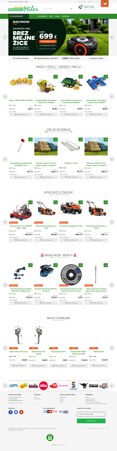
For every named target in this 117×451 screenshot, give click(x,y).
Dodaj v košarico (22, 114)
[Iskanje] (71, 9)
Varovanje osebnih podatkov (92, 402)
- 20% (30, 202)
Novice (87, 397)
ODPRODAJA (13, 222)
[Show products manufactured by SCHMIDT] (73, 385)
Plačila (61, 400)
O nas (35, 397)
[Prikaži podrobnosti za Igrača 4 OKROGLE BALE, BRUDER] (21, 81)
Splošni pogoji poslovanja (98, 428)
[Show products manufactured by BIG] (83, 385)
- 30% (55, 265)
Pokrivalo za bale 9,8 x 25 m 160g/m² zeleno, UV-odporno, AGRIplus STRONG (96, 165)
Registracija (90, 1)
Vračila (61, 402)
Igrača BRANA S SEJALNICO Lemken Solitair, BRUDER (96, 101)
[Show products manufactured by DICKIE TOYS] (53, 385)
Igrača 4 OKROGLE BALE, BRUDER (21, 100)
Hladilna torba (78, 352)
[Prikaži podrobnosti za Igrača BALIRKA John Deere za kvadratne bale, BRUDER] (71, 83)
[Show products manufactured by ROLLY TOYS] (23, 385)
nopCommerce (61, 445)
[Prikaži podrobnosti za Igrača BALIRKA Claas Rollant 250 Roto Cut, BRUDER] (46, 85)
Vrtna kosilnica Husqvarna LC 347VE (96, 227)
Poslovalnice (37, 398)
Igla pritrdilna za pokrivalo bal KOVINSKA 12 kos (21, 164)
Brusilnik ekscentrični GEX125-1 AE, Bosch (46, 290)
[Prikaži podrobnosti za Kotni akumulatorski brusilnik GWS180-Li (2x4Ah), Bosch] (21, 272)
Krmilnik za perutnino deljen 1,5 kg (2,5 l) (98, 353)
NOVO (13, 348)
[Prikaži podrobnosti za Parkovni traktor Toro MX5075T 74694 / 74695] (21, 212)
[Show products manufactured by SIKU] (43, 385)
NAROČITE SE (91, 421)
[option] (20, 96)
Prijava (97, 1)
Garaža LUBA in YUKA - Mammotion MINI (59, 353)
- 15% (30, 77)
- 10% (105, 202)
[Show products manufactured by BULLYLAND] (63, 385)
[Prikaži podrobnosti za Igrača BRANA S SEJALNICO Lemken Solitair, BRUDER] (96, 83)
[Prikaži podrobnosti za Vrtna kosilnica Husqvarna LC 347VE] (96, 208)
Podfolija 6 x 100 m (71, 163)
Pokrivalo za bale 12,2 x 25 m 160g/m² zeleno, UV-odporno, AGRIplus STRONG (46, 165)
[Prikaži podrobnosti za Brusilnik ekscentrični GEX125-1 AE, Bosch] (46, 272)
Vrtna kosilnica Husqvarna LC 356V (46, 227)
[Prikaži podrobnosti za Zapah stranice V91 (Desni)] (18, 335)
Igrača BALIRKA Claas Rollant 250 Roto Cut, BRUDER (46, 101)
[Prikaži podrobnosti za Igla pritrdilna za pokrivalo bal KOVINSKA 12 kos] (21, 145)
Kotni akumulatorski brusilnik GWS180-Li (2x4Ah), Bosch (21, 290)
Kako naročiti (63, 397)
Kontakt (89, 428)
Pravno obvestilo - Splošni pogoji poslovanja (96, 403)
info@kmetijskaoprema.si (16, 400)
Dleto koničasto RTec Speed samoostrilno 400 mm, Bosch (96, 290)
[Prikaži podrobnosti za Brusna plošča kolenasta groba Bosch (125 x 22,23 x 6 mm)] (71, 274)
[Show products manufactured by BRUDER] (13, 385)
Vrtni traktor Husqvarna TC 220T (71, 226)
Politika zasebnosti (90, 400)
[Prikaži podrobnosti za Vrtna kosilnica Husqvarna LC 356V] (46, 208)
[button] (5, 96)
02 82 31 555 (14, 398)
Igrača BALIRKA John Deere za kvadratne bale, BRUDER (71, 101)
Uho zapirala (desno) (38, 352)
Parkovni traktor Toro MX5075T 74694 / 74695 (21, 227)
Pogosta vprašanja (90, 398)
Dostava (62, 398)
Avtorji (107, 428)
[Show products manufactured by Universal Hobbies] (93, 385)
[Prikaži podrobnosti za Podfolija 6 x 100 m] (71, 145)
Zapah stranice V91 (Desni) (18, 353)
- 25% (30, 265)
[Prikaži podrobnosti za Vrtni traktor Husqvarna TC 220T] (71, 208)
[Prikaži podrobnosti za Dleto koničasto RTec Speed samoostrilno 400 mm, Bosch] (96, 274)
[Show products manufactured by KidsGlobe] (103, 385)
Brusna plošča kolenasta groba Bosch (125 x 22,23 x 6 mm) (71, 290)
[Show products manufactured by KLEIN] (33, 385)
